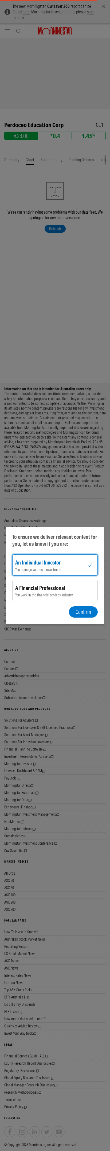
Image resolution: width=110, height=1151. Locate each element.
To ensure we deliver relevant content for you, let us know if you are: (54, 540)
